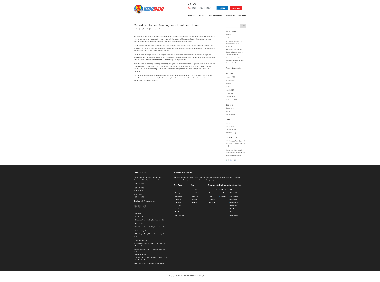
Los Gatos (178, 205)
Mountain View (196, 193)
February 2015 (230, 93)
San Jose (178, 190)
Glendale (233, 190)
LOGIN (222, 8)
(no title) (228, 34)
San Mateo (178, 209)
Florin (210, 196)
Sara (137, 29)
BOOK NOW (236, 8)
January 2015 (230, 96)
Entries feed (230, 126)
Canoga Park (234, 196)
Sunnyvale (178, 199)
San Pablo (224, 193)
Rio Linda (212, 202)
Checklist (191, 15)
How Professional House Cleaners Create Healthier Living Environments (234, 52)
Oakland (223, 190)
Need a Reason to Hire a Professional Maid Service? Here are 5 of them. (235, 60)
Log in (228, 123)
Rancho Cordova (214, 190)
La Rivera (212, 199)
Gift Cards (242, 15)
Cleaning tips (230, 108)
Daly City (177, 212)
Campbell (178, 202)
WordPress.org (231, 133)
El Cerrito (223, 196)
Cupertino (195, 196)
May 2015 (229, 83)
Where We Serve (215, 15)
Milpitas (194, 199)
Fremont (194, 202)
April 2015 (229, 87)
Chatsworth (233, 199)
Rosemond (212, 193)
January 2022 (230, 77)
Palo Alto (194, 190)
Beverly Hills (234, 202)
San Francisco (179, 215)
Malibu (232, 212)
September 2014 (231, 100)
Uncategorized (155, 29)
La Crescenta (234, 215)
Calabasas (233, 205)
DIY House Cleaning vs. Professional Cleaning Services (234, 43)
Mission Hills (234, 193)
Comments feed (231, 129)
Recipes (228, 111)
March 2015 (230, 90)
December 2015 (231, 80)
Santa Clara (178, 196)
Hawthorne (233, 209)
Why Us (201, 15)
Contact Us (230, 15)
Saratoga (177, 193)
